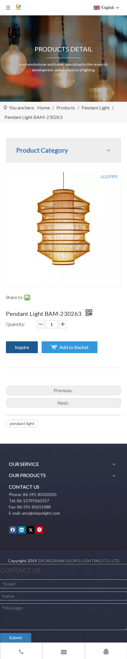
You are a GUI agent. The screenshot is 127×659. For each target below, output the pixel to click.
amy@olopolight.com (41, 513)
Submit (15, 637)
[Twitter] (30, 530)
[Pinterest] (39, 530)
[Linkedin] (21, 530)
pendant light (22, 423)
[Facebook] (13, 530)
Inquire (22, 347)
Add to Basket (74, 347)
